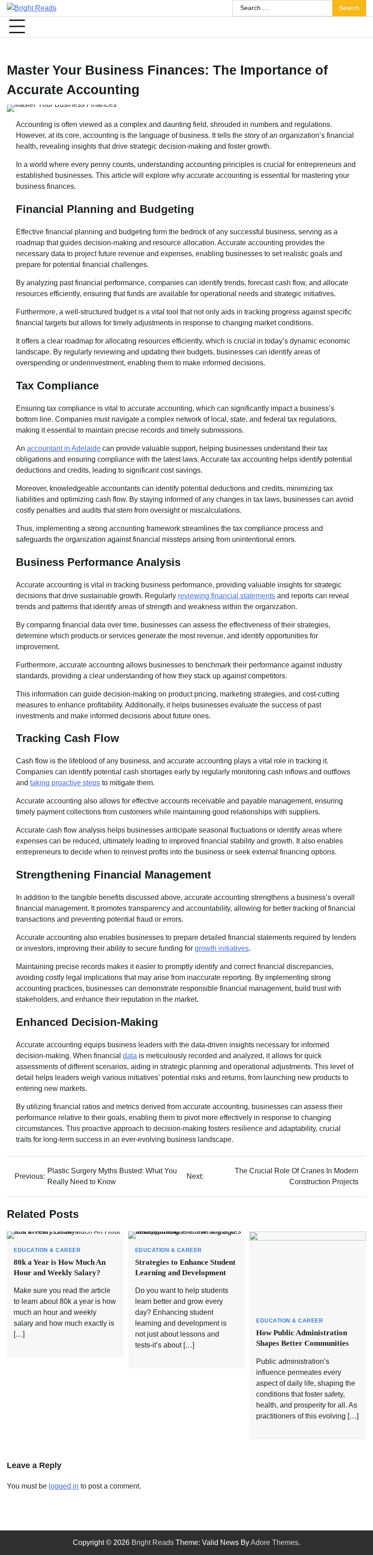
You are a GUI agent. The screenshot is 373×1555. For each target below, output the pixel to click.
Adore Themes (274, 1542)
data (130, 1056)
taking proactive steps (65, 783)
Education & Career (47, 1250)
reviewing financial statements (226, 596)
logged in (64, 1486)
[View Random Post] (355, 27)
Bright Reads (152, 1542)
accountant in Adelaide (64, 448)
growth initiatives (222, 948)
